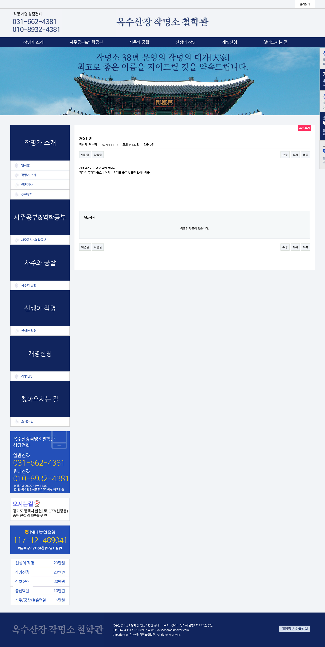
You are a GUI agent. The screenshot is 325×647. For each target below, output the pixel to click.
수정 (285, 154)
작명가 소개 (33, 42)
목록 (305, 154)
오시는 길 (27, 421)
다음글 (98, 154)
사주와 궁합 (139, 42)
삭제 (295, 154)
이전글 (85, 154)
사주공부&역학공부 (86, 42)
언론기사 (27, 184)
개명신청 (229, 42)
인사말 (25, 165)
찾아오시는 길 (275, 42)
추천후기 (27, 194)
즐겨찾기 (305, 4)
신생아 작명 (186, 42)
